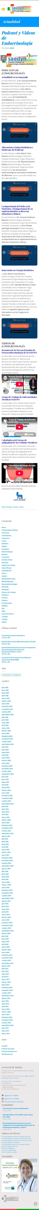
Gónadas (5, 562)
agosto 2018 (6, 933)
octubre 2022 (6, 801)
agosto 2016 (6, 998)
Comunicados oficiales (10, 530)
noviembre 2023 (7, 769)
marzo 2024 (6, 758)
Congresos (5, 538)
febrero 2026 (6, 701)
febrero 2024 (6, 760)
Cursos (4, 541)
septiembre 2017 (7, 963)
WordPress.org (7, 1054)
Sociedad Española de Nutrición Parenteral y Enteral (17, 1140)
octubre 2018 (6, 928)
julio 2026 (5, 687)
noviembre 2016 (7, 990)
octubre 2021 (6, 831)
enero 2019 (5, 920)
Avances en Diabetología (9, 1150)
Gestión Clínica (7, 560)
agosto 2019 (6, 901)
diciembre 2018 (7, 923)
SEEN (3, 611)
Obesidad (5, 590)
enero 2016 (5, 1014)
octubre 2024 (6, 741)
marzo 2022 (6, 817)
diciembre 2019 (7, 890)
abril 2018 (5, 944)
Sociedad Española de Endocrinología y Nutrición (16, 1136)
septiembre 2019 (7, 898)
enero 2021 (5, 855)
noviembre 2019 (7, 893)
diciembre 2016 (7, 987)
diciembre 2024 (7, 736)
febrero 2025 (6, 731)
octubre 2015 (6, 1023)
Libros (4, 573)
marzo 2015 (6, 1033)
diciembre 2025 (7, 706)
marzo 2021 (6, 850)
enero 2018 (5, 952)
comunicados (7, 675)
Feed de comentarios (9, 1051)
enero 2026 (5, 704)
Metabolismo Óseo (8, 579)
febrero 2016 (6, 1012)
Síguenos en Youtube (11, 1099)
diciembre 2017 (7, 955)
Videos (21, 507)
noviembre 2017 (7, 958)
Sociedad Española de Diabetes (11, 1142)
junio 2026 (5, 690)
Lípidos (4, 576)
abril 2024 (5, 755)
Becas (4, 527)
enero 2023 (5, 793)
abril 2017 (5, 977)
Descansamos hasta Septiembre (13, 635)
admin (12, 48)
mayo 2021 (5, 844)
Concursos (5, 533)
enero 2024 (5, 763)
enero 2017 (5, 985)
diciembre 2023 (7, 766)
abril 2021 (5, 847)
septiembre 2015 (7, 1025)
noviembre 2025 (7, 709)
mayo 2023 (5, 782)
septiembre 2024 (7, 744)
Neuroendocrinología (9, 584)
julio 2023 (5, 777)
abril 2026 (5, 696)
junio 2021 (5, 841)
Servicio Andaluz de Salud (9, 1152)
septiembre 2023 (7, 774)
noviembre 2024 (7, 739)
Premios (4, 600)
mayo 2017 (5, 974)
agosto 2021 (6, 836)
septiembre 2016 (7, 996)
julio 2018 (5, 936)
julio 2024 (5, 747)
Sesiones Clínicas (8, 614)
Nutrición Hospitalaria (8, 1148)
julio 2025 (5, 717)
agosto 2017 (6, 966)
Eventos (4, 554)
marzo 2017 (6, 979)
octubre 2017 (6, 960)
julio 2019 (5, 904)
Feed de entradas (8, 1049)
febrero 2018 (6, 950)
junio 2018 (5, 939)
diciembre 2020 (7, 858)
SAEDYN (4, 606)
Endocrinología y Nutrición (9, 1146)
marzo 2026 (6, 698)
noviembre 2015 (7, 1020)
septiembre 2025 (7, 714)
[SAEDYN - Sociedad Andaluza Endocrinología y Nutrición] (19, 8)
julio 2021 (5, 839)
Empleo (4, 546)
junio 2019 (5, 906)
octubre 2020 (6, 863)
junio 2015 (5, 1028)
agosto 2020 (6, 869)
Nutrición (5, 587)
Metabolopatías (7, 581)
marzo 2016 (6, 1009)
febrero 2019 (6, 917)
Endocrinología (7, 507)
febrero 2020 (6, 885)
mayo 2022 (5, 812)
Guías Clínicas (6, 568)
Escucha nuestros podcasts (14, 1102)
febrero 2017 (6, 982)
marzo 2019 (6, 914)
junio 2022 (5, 809)
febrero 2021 (6, 852)
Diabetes (5, 544)
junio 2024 (5, 750)
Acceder (4, 1046)
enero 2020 (5, 887)
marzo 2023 (6, 787)
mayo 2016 (5, 1004)
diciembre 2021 (7, 825)
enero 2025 (5, 733)
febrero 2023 (6, 790)
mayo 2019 (5, 909)
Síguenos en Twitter (11, 1095)
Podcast (15, 507)
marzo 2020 (6, 882)
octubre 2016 (6, 993)
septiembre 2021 (7, 833)
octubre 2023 (6, 771)
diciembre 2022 (7, 796)
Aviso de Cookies (14, 1078)
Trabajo (4, 619)
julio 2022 (5, 806)
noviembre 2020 (7, 860)
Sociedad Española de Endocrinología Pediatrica (16, 1144)
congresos (16, 675)
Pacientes (5, 595)
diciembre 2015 (7, 1017)
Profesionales (7, 603)
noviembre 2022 (7, 798)
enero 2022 (5, 823)
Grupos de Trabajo (8, 565)
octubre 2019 (6, 896)
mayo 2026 (5, 693)
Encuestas (5, 549)
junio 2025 (5, 720)
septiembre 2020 (7, 866)
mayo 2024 (5, 752)
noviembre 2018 (7, 925)
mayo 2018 (5, 942)
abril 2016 (5, 1006)
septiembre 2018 (7, 931)
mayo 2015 (5, 1031)
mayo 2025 (5, 723)
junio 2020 (5, 874)
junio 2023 (5, 779)
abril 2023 (5, 785)
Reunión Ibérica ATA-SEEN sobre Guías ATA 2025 (18, 642)
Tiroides (5, 617)
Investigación (6, 571)
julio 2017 (5, 969)
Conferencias (6, 535)
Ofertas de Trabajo (9, 592)
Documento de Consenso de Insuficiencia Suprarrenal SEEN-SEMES (16, 659)
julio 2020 (5, 871)
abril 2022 (5, 814)
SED (3, 608)
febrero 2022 (6, 820)
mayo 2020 (5, 877)
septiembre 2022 (7, 804)
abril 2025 (5, 725)
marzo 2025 (6, 728)
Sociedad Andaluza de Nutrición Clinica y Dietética (16, 1138)
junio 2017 (5, 971)
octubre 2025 (6, 712)
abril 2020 (5, 879)
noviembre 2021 (7, 828)
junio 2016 (5, 1001)
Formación (5, 557)
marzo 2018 (6, 947)
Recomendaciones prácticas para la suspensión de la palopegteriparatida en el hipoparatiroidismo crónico (19, 650)
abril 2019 (5, 912)
